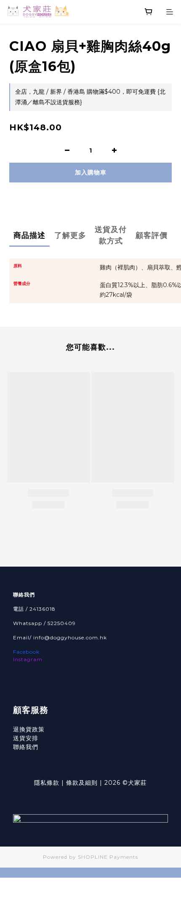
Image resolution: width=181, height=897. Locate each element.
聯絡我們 (25, 747)
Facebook (26, 652)
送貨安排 (25, 738)
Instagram (28, 659)
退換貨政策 (29, 729)
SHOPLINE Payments (108, 857)
